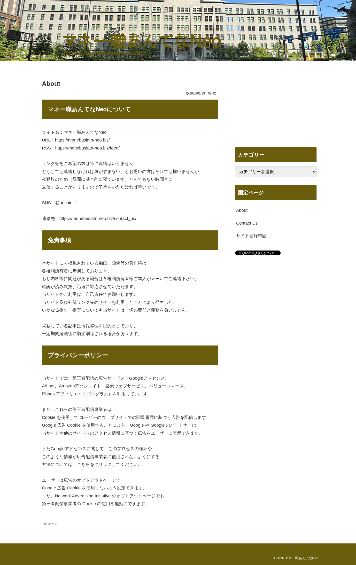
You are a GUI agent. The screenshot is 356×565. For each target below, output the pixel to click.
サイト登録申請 (251, 235)
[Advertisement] (276, 106)
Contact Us (247, 223)
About (242, 210)
